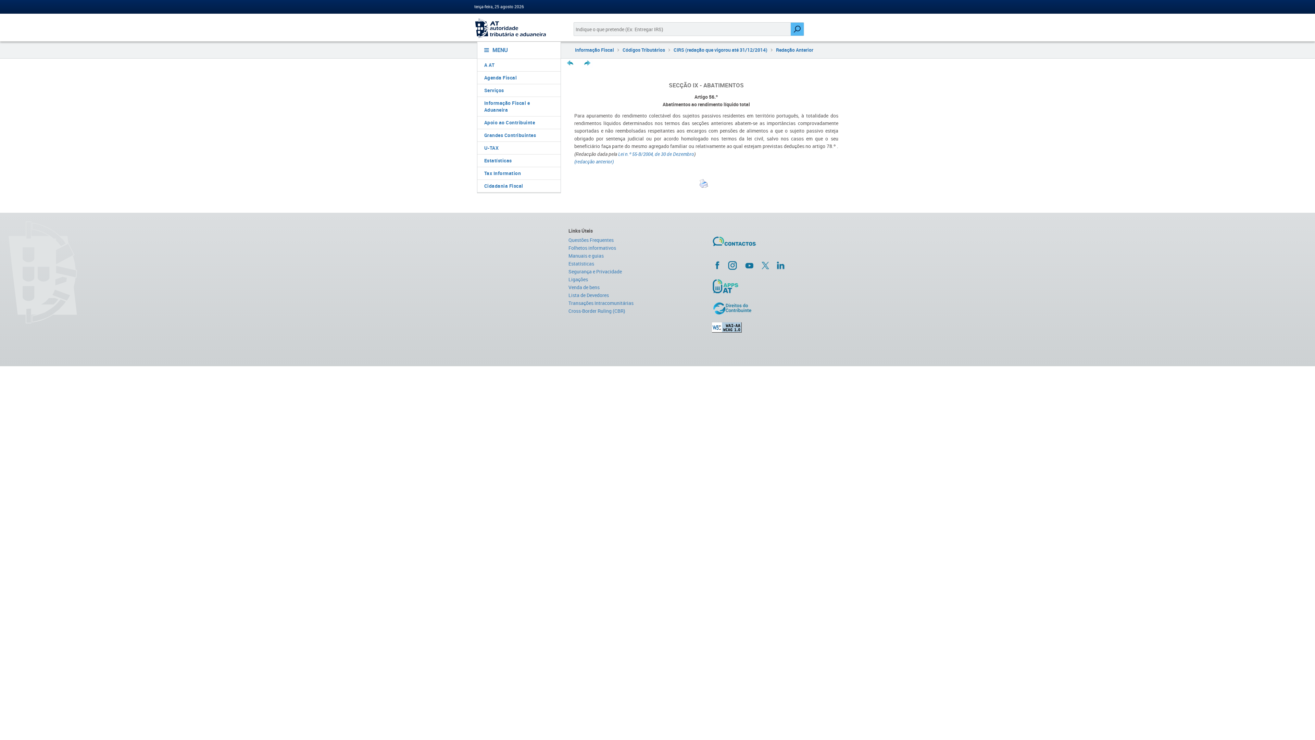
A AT (489, 65)
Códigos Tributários (644, 50)
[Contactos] (754, 244)
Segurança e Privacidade (595, 271)
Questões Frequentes (591, 240)
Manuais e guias (586, 255)
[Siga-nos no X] (765, 265)
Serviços (494, 90)
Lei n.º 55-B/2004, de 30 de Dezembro (656, 154)
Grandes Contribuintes (510, 135)
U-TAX (491, 148)
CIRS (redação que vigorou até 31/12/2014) (720, 50)
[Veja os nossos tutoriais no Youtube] (749, 265)
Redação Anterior (794, 50)
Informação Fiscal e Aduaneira (507, 106)
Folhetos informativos (592, 248)
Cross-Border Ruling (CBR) (596, 311)
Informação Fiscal (594, 50)
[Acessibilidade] (776, 327)
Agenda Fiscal (500, 77)
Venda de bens (584, 287)
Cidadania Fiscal (503, 186)
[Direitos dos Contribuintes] (776, 308)
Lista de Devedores (588, 295)
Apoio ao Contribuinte (509, 122)
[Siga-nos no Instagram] (732, 265)
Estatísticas (498, 160)
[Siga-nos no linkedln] (780, 265)
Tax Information (502, 173)
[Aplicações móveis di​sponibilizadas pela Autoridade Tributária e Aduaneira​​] (776, 286)
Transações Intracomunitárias (601, 303)
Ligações (578, 279)
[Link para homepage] (516, 28)
